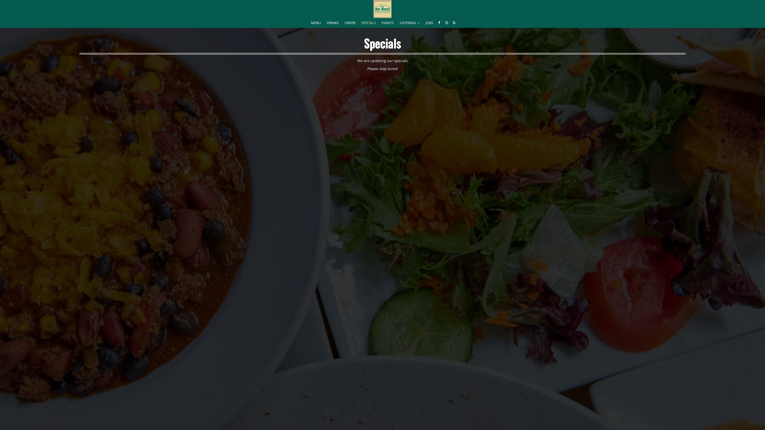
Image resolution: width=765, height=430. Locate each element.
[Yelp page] (454, 23)
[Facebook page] (439, 23)
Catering (408, 23)
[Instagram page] (446, 23)
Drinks (333, 23)
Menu (316, 23)
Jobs (429, 23)
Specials (368, 23)
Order (350, 23)
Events (388, 23)
